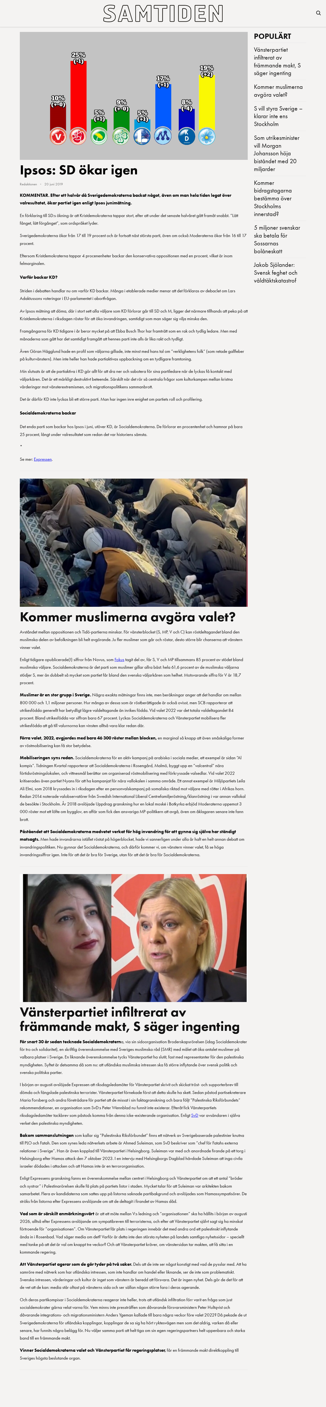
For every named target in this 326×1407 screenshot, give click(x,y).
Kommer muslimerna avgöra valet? (128, 616)
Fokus (119, 659)
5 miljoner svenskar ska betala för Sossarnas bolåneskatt (277, 239)
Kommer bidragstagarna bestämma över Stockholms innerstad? (273, 198)
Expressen (43, 459)
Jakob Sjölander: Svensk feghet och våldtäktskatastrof (275, 272)
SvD (194, 1115)
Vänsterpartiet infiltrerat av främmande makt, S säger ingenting (130, 1018)
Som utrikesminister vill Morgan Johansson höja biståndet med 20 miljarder (277, 153)
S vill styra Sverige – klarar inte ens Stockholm (278, 116)
